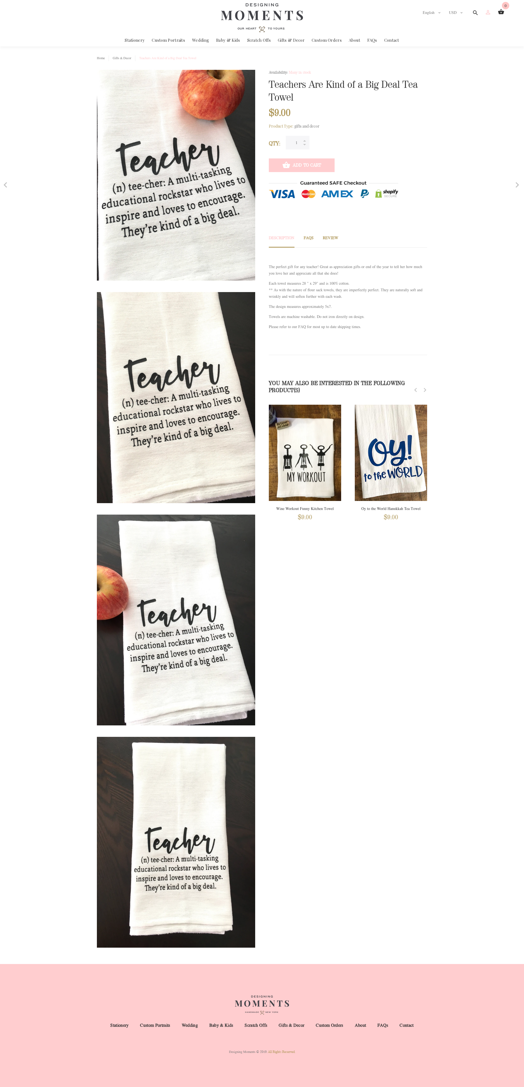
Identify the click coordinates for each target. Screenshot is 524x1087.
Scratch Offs (259, 40)
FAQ (302, 327)
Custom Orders (327, 40)
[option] (305, 457)
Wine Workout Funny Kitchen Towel (305, 509)
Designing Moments (242, 1051)
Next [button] (425, 390)
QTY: (274, 143)
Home (101, 58)
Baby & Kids (228, 40)
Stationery (135, 40)
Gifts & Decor (291, 40)
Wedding (200, 40)
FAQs (372, 40)
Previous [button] (415, 390)
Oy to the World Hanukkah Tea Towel (391, 509)
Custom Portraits (168, 40)
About (355, 40)
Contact (391, 40)
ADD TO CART (307, 165)
